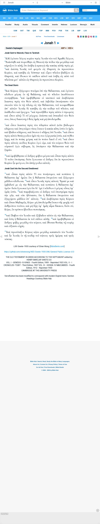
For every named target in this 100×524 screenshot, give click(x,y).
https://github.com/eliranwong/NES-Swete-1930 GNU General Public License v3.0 (39, 252)
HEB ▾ (70, 48)
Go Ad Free (4, 513)
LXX (9, 36)
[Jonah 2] (97, 242)
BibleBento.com (57, 246)
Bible (4, 36)
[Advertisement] (50, 326)
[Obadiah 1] (3, 242)
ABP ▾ (64, 48)
